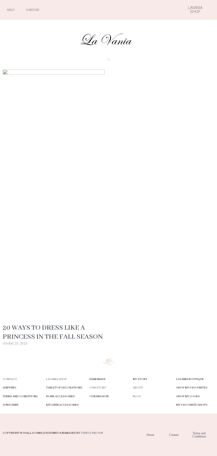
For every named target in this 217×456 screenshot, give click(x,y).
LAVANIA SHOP (56, 379)
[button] (108, 59)
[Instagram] (130, 10)
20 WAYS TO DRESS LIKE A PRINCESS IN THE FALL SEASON (53, 332)
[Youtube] (139, 10)
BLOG (137, 396)
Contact (10, 379)
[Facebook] (121, 10)
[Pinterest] (148, 10)
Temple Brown (92, 433)
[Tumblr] (158, 10)
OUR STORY (97, 388)
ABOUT (138, 388)
